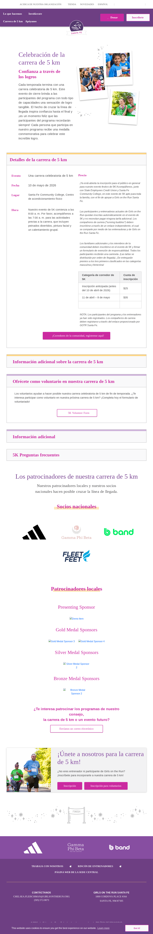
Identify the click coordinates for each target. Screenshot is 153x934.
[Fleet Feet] (76, 556)
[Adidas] (34, 532)
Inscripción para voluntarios (106, 785)
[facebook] (141, 4)
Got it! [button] (137, 928)
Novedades (87, 4)
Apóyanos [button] (31, 21)
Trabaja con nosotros (47, 866)
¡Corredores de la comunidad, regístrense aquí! (78, 335)
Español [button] (103, 4)
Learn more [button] (103, 928)
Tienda (72, 4)
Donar (114, 17)
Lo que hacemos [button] (12, 13)
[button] (149, 4)
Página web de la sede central (76, 872)
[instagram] (118, 4)
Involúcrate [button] (35, 13)
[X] (127, 4)
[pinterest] (137, 4)
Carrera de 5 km (13, 21)
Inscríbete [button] (138, 17)
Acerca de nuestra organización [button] (41, 4)
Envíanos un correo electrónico (76, 728)
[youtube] (132, 4)
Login (3, 4)
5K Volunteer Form (78, 412)
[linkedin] (123, 4)
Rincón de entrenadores (95, 866)
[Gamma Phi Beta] (76, 532)
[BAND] (119, 532)
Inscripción (70, 785)
